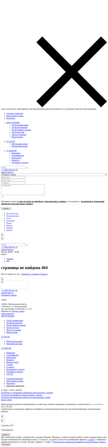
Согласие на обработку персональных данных (22, 395)
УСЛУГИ (10, 141)
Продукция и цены (14, 116)
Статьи (9, 364)
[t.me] (2, 236)
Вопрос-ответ (12, 362)
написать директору (15, 386)
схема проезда (7, 313)
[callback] (2, 239)
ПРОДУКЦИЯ (12, 123)
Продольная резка (20, 144)
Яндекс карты (18, 311)
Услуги (8, 218)
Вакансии (16, 153)
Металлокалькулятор (12, 216)
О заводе (10, 367)
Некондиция (17, 137)
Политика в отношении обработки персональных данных (27, 393)
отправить (6, 209)
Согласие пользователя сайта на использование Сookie (25, 397)
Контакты (10, 118)
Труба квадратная (19, 127)
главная (9, 259)
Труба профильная (20, 125)
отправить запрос (9, 295)
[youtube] (3, 422)
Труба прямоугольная (21, 130)
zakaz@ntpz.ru (7, 172)
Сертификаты (18, 155)
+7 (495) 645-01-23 (9, 170)
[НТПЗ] (14, 288)
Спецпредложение (14, 113)
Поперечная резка (20, 146)
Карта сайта (6, 400)
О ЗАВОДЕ (11, 151)
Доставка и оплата (20, 162)
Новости (15, 160)
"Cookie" (91, 439)
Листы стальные (19, 134)
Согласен (6, 445)
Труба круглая (18, 132)
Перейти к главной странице (35, 274)
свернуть (5, 435)
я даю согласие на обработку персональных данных (41, 201)
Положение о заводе (15, 369)
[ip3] (13, 425)
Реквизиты (16, 158)
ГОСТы (9, 374)
